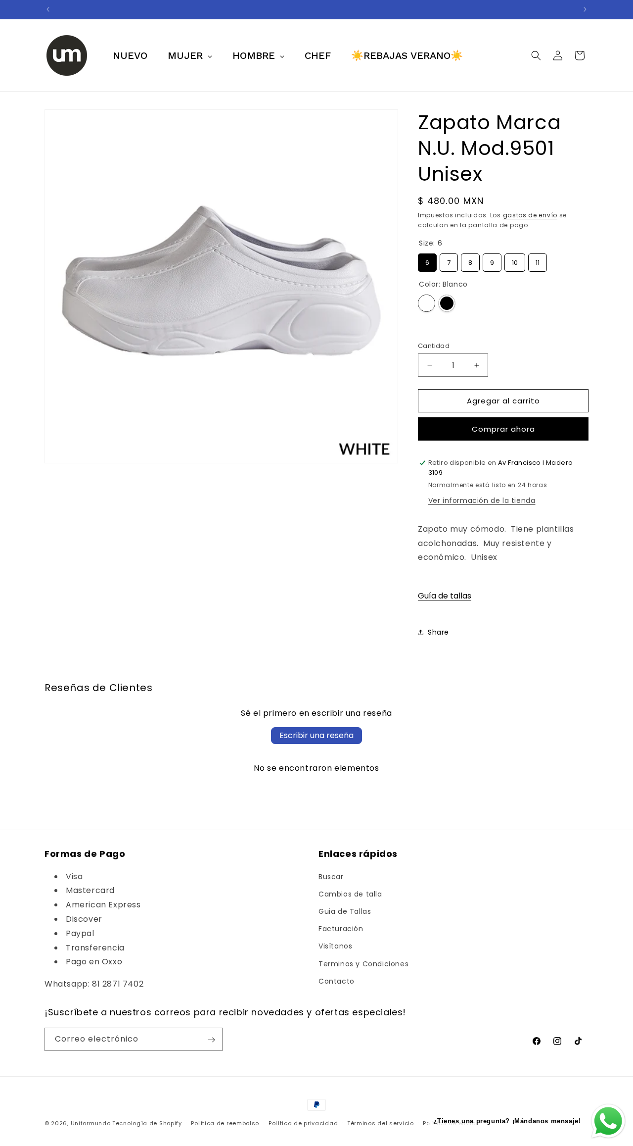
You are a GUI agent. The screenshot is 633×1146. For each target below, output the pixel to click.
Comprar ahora (503, 429)
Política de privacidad (303, 1123)
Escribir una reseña (316, 735)
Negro (446, 303)
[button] (536, 55)
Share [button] (438, 632)
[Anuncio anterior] (48, 9)
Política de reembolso (225, 1123)
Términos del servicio (380, 1123)
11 (538, 260)
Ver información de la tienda (482, 500)
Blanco (426, 303)
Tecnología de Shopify (147, 1123)
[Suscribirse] (211, 1039)
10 (515, 260)
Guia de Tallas (344, 911)
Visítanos (335, 946)
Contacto (336, 981)
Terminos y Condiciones (363, 964)
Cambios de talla (350, 894)
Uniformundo (91, 1123)
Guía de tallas (444, 595)
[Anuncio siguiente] (585, 9)
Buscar (331, 877)
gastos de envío (530, 215)
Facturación (340, 929)
